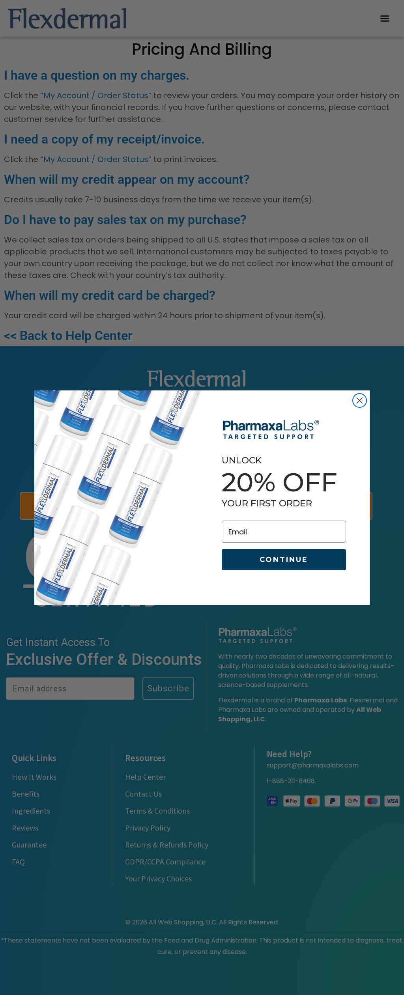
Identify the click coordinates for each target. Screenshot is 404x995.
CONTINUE (284, 559)
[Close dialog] (360, 400)
